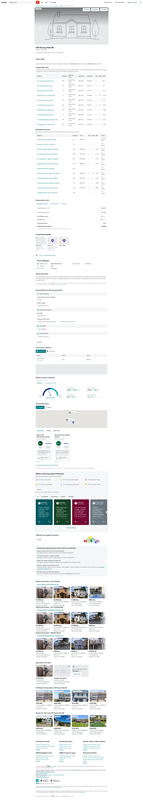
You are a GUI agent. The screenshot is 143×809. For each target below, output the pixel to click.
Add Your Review (71, 528)
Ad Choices (101, 786)
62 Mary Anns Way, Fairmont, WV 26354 (47, 149)
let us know (83, 792)
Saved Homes (108, 2)
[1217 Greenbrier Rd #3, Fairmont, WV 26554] (97, 592)
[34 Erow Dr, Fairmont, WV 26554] (98, 696)
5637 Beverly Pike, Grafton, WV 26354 (47, 154)
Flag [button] (49, 521)
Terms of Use (78, 786)
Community (45, 496)
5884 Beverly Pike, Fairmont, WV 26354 (47, 163)
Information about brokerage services (45, 774)
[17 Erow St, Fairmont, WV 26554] (80, 696)
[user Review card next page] (107, 512)
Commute (71, 496)
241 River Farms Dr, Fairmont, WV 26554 (47, 159)
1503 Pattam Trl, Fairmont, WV (45, 100)
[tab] (41, 351)
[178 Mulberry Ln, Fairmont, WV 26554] (62, 721)
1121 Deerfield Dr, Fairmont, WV (45, 114)
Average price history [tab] (50, 383)
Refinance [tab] (64, 203)
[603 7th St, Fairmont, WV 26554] (62, 592)
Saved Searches (119, 2)
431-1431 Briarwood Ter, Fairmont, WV (47, 119)
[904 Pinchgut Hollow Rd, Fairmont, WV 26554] (98, 721)
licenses (75, 770)
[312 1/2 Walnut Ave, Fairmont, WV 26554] (79, 592)
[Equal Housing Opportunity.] (53, 796)
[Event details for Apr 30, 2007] (105, 359)
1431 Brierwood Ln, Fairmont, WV (46, 124)
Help (91, 786)
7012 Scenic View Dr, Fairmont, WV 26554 (48, 173)
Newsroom (65, 786)
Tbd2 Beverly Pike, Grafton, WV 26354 (47, 192)
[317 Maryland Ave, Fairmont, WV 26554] (97, 644)
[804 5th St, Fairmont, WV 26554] (79, 644)
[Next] (106, 596)
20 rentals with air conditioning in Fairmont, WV (50, 610)
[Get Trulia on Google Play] (55, 780)
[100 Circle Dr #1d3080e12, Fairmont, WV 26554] (44, 592)
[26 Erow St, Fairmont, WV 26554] (62, 696)
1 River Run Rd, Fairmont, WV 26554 (46, 139)
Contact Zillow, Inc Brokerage (42, 777)
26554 (61, 6)
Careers (61, 786)
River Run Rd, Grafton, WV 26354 (46, 144)
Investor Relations (71, 786)
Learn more (91, 468)
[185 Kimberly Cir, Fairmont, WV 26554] (44, 721)
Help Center (65, 796)
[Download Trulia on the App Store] (44, 780)
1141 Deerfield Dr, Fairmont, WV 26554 (47, 178)
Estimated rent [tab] (54, 203)
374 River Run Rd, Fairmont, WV (45, 81)
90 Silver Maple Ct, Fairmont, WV (45, 110)
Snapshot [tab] (39, 383)
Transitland (54, 766)
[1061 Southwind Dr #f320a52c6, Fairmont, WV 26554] (62, 671)
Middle (48, 430)
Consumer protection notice (58, 774)
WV (51, 6)
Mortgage (53, 2)
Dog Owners (54, 496)
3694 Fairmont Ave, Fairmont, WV (46, 95)
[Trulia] (37, 780)
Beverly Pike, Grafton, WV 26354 (46, 168)
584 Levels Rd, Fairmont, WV (44, 85)
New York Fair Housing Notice (41, 773)
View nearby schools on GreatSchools (48, 465)
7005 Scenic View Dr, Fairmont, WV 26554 (48, 183)
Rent (46, 2)
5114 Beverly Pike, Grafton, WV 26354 (47, 188)
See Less (40, 342)
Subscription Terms (85, 786)
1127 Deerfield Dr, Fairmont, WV (45, 105)
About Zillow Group (46, 786)
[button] (37, 2)
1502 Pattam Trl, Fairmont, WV (45, 90)
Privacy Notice (95, 786)
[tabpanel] (71, 218)
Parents (63, 496)
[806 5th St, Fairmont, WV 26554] (97, 618)
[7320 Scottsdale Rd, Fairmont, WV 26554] (80, 721)
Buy (42, 2)
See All (39, 489)
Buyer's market (50, 397)
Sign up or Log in (132, 2)
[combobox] (23, 2)
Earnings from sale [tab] (42, 203)
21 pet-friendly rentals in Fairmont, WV (48, 584)
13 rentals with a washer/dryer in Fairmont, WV (50, 635)
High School (56, 430)
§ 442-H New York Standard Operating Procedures (45, 772)
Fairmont (56, 6)
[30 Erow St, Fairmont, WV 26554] (44, 696)
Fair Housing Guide (55, 786)
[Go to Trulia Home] (4, 2)
